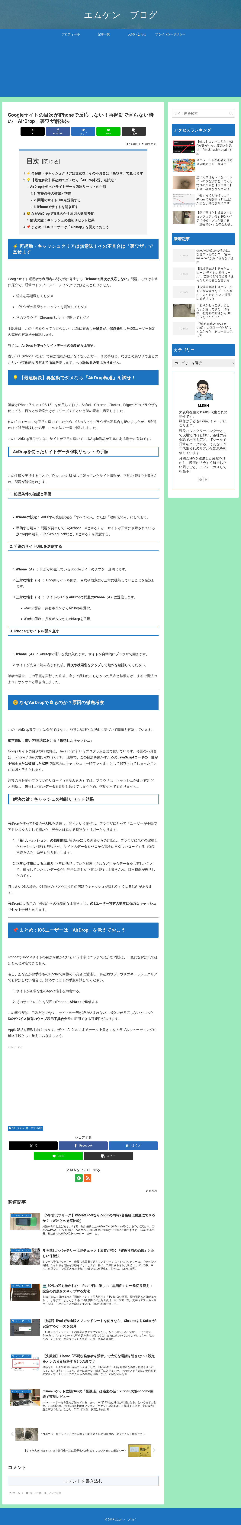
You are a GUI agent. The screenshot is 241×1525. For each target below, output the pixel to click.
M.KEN (203, 406)
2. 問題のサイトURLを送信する (57, 200)
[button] (134, 131)
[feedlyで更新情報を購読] (79, 1178)
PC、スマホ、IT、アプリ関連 (27, 1128)
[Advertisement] (120, 71)
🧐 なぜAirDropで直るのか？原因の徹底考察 (60, 214)
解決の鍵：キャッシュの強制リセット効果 (62, 220)
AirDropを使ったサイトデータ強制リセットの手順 (68, 187)
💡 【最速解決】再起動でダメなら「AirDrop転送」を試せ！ (71, 180)
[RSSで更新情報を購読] (87, 1178)
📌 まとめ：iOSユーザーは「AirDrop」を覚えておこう (67, 227)
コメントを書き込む (83, 1481)
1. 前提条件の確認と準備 (52, 193)
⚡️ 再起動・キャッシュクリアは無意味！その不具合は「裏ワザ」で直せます (84, 173)
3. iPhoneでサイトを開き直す (56, 207)
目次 (33, 161)
